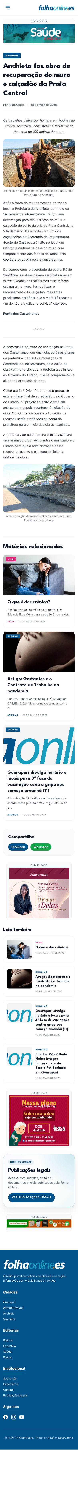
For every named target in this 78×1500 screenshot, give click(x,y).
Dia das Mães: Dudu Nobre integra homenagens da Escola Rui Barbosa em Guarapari (51, 1063)
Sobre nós (9, 1378)
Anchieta (9, 1313)
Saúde (7, 1351)
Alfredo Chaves (13, 1307)
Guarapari (9, 1302)
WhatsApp (41, 847)
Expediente (10, 1384)
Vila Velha (9, 1319)
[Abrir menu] (7, 7)
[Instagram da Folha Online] (13, 1417)
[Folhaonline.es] (56, 7)
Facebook (18, 847)
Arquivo (12, 55)
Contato (8, 1389)
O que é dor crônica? (28, 602)
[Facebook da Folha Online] (5, 1417)
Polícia (7, 1357)
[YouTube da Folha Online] (21, 1417)
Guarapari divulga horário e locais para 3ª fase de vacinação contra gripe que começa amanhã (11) (52, 1020)
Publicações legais (15, 1395)
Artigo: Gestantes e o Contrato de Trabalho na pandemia (33, 685)
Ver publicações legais (31, 1197)
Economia (9, 1346)
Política (8, 1340)
